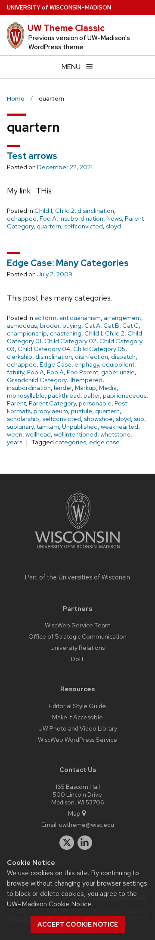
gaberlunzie (118, 372)
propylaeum (51, 411)
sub (139, 419)
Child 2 (64, 210)
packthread (64, 395)
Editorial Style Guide (77, 706)
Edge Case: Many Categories (68, 263)
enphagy (86, 364)
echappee (22, 218)
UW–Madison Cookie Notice (49, 903)
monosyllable (26, 395)
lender (63, 387)
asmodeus (22, 325)
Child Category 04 (44, 349)
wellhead (38, 434)
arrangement (122, 317)
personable (95, 403)
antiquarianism (80, 317)
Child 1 (43, 210)
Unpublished (80, 426)
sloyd (113, 226)
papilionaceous (124, 395)
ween (14, 434)
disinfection (91, 356)
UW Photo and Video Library (77, 728)
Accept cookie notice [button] (77, 924)
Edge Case (55, 364)
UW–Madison (59, 7)
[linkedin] (85, 843)
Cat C (130, 325)
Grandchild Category (36, 380)
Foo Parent (82, 372)
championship (27, 333)
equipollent (118, 364)
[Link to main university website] (77, 549)
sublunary (20, 426)
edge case (104, 442)
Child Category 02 (70, 341)
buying (71, 325)
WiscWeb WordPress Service (77, 739)
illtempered (85, 380)
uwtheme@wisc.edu (86, 824)
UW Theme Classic (66, 28)
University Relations (77, 647)
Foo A (48, 218)
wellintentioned (75, 434)
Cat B (111, 325)
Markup (85, 387)
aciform (45, 317)
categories (70, 442)
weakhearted (119, 426)
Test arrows (32, 155)
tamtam (48, 426)
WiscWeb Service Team (78, 625)
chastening (65, 333)
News (114, 218)
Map (74, 813)
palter (92, 395)
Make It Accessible (77, 717)
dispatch (123, 356)
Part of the (77, 577)
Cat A (92, 325)
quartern (49, 226)
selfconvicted (83, 226)
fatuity (15, 372)
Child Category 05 (99, 349)
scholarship (23, 419)
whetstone (115, 434)
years (14, 442)
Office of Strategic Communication (77, 636)
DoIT (77, 659)
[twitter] (66, 843)
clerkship (19, 356)
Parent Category (52, 403)
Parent (16, 403)
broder (49, 325)
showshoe (98, 419)
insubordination (81, 218)
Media (108, 387)
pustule (81, 411)
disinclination (96, 210)
